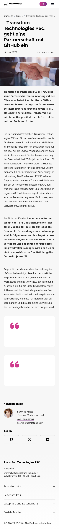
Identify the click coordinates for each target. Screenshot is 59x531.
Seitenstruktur (12, 495)
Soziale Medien (13, 512)
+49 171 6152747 (25, 419)
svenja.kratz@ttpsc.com (30, 423)
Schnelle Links (12, 486)
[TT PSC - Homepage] (13, 4)
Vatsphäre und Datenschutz (21, 503)
